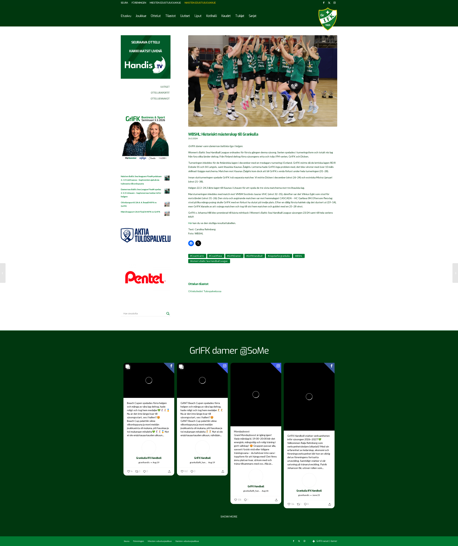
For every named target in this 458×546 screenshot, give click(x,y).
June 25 (316, 495)
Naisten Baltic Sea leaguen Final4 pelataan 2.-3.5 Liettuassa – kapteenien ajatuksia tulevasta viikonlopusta (141, 180)
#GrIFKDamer (234, 255)
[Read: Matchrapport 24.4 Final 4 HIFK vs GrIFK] (167, 213)
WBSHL (298, 255)
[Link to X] (329, 2)
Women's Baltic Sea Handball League (209, 261)
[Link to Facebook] (323, 2)
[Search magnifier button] (167, 313)
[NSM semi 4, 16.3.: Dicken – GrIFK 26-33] (3, 273)
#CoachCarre (197, 255)
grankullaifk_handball (198, 462)
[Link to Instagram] (334, 2)
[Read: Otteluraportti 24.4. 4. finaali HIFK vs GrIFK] (167, 204)
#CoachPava (215, 255)
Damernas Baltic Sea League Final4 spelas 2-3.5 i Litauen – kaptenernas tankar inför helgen (141, 193)
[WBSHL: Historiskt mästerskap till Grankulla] (262, 82)
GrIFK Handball (202, 458)
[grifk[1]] (327, 19)
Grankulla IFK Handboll (148, 458)
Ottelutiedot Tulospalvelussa (204, 291)
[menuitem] (125, 3)
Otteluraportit (160, 92)
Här (190, 223)
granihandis (144, 462)
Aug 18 (265, 490)
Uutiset (165, 86)
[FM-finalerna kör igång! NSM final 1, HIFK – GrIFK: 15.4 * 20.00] (455, 273)
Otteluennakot (160, 98)
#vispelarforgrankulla (279, 255)
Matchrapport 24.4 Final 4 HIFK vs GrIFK (140, 211)
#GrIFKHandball (254, 255)
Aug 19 (156, 462)
